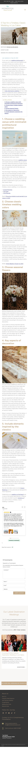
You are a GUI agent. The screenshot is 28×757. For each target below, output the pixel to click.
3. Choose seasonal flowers (11, 108)
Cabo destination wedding (12, 91)
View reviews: (7, 547)
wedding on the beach (18, 494)
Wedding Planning (13, 52)
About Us (4, 696)
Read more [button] (6, 527)
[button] (25, 507)
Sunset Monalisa (7, 189)
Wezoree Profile (5, 706)
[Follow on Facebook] (14, 713)
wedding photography (17, 60)
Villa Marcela (6, 193)
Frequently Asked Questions (8, 698)
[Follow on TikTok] (12, 713)
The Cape (5, 191)
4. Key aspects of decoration (12, 110)
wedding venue (22, 160)
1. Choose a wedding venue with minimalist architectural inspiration (14, 102)
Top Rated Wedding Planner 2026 (8, 736)
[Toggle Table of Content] (24, 100)
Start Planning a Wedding (7, 700)
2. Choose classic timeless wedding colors (14, 106)
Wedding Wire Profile (6, 704)
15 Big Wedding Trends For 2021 (14, 263)
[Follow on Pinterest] (6, 713)
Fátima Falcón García (12, 47)
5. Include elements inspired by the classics (13, 112)
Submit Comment (19, 593)
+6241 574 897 (17, 728)
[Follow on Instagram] (3, 713)
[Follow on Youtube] (9, 713)
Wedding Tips (4, 52)
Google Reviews (5, 702)
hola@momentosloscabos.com (12, 724)
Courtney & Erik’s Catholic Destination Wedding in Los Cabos (13, 654)
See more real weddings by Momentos (14, 683)
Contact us (21, 498)
